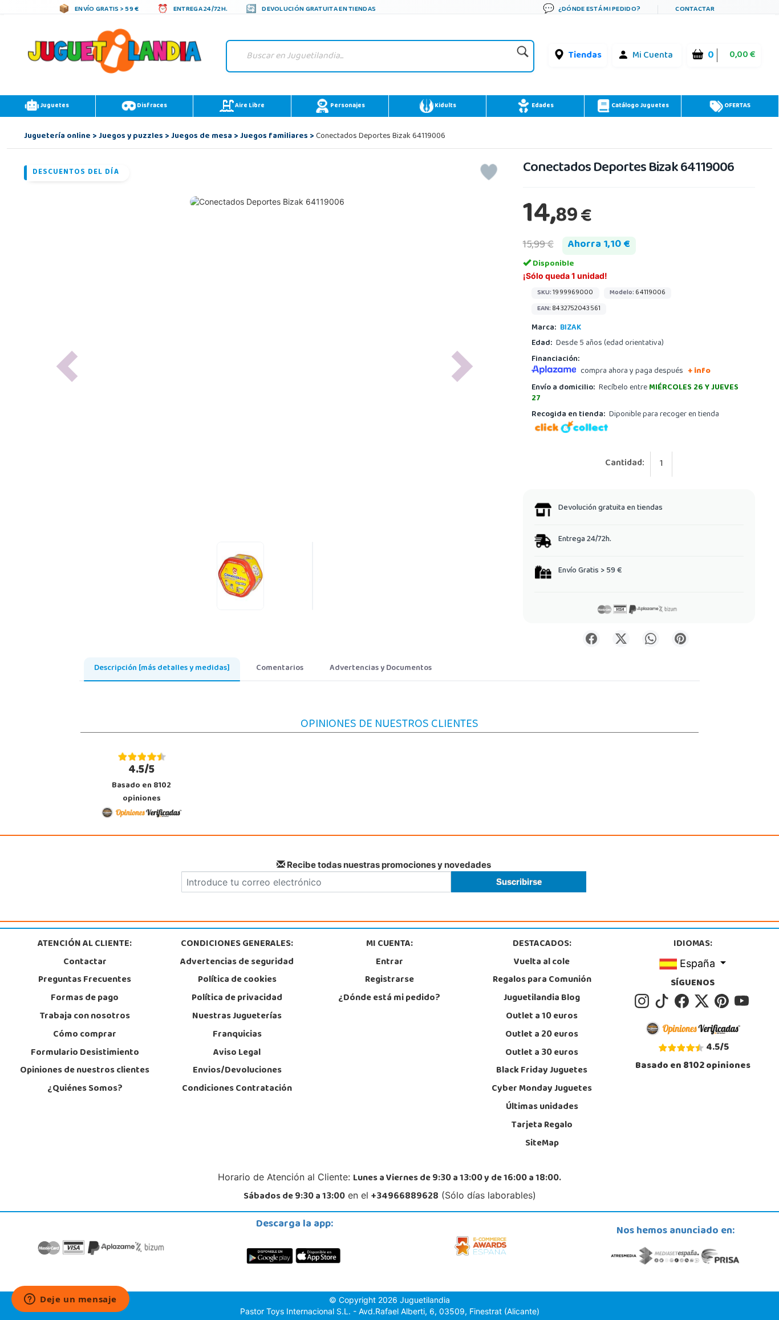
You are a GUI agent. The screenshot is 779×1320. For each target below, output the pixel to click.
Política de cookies (237, 980)
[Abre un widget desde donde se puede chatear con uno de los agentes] (70, 1300)
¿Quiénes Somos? (85, 1089)
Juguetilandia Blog (542, 998)
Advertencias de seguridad (237, 962)
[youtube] (742, 1001)
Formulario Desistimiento (85, 1053)
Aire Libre (249, 106)
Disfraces (151, 106)
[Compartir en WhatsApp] (650, 638)
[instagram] (644, 1001)
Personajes (347, 106)
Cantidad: (624, 463)
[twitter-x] (703, 1001)
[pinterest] (723, 1001)
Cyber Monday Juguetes (542, 1089)
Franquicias (237, 1035)
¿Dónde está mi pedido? (389, 998)
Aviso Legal (237, 1053)
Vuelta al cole (542, 962)
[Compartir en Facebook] (591, 638)
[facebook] (683, 1001)
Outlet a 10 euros (542, 1017)
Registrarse (389, 980)
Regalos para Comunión (542, 980)
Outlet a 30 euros (541, 1053)
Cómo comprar (84, 1035)
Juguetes (54, 106)
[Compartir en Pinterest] (680, 638)
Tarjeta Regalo (542, 1125)
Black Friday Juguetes (541, 1071)
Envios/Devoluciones (237, 1071)
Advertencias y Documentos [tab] (381, 668)
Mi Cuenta (652, 56)
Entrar (389, 962)
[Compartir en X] (621, 638)
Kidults (444, 106)
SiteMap (542, 1144)
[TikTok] (663, 1001)
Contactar (85, 962)
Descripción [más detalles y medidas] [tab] (162, 668)
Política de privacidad (237, 998)
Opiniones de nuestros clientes (84, 1071)
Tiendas (585, 56)
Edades (542, 106)
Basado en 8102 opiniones (141, 783)
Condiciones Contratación (237, 1089)
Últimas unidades (542, 1107)
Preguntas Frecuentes (84, 980)
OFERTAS (736, 106)
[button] (67, 366)
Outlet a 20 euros (541, 1035)
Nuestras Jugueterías (237, 1017)
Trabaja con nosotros (85, 1017)
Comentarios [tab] (279, 668)
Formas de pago (85, 998)
